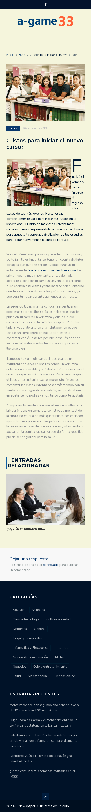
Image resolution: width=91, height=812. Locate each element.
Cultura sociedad (58, 619)
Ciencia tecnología (26, 619)
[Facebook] (45, 4)
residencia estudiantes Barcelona (52, 270)
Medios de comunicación (30, 657)
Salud (17, 676)
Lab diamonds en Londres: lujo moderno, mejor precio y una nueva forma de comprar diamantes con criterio (44, 740)
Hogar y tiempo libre (28, 638)
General (13, 128)
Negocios (19, 667)
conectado (51, 565)
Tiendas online (64, 676)
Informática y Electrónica (30, 648)
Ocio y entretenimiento (50, 667)
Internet (62, 648)
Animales (38, 610)
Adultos (18, 610)
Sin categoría (37, 676)
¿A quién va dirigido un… (25, 529)
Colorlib (63, 806)
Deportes (20, 629)
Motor (59, 657)
